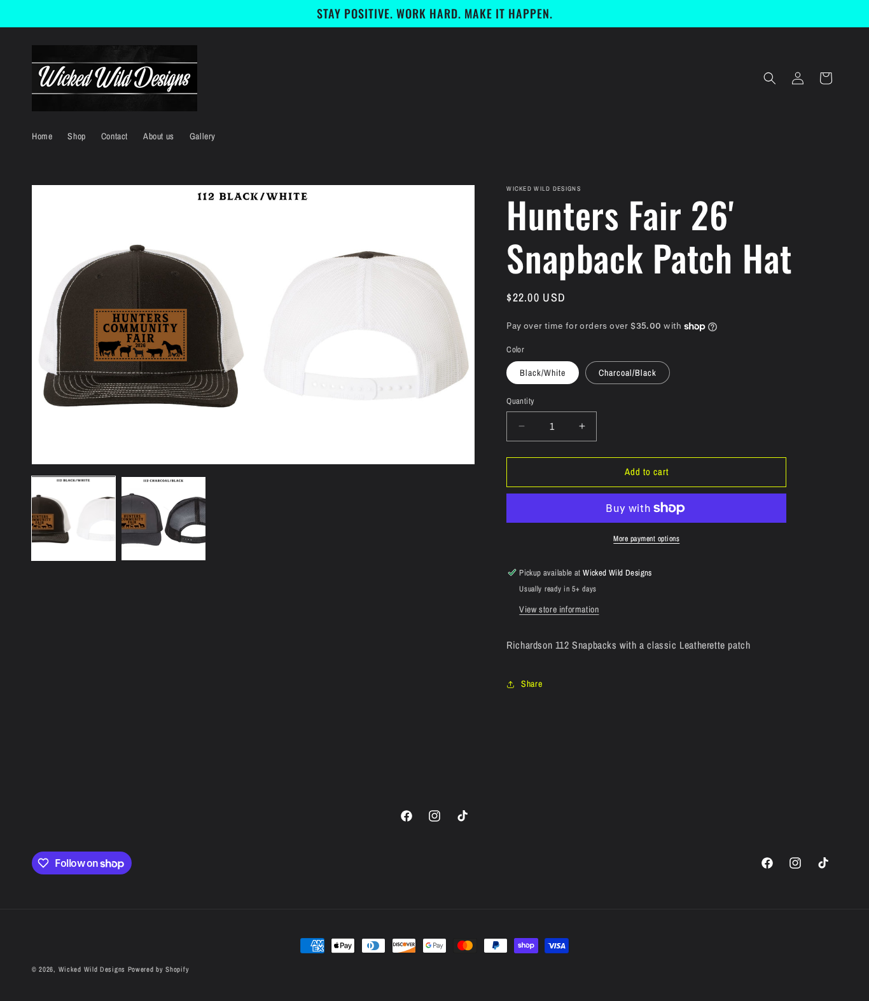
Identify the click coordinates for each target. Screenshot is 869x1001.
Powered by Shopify (159, 969)
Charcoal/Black (628, 372)
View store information (559, 609)
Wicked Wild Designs (92, 969)
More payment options (646, 539)
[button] (770, 78)
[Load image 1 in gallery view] (73, 518)
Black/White (543, 372)
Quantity (520, 401)
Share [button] (531, 683)
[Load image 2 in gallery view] (163, 518)
